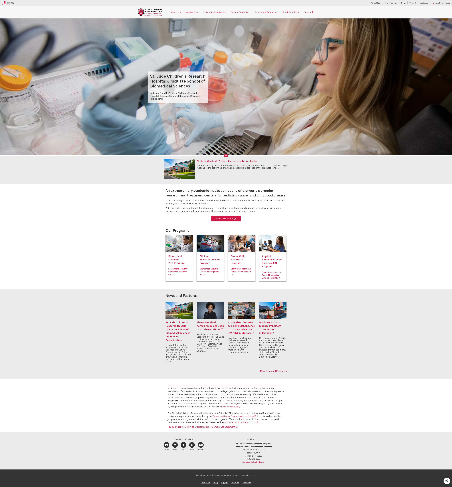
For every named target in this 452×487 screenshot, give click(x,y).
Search (307, 12)
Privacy (215, 483)
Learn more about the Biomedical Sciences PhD (178, 271)
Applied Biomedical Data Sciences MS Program (272, 261)
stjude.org (424, 3)
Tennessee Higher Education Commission (233, 416)
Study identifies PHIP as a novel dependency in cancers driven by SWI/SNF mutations (241, 328)
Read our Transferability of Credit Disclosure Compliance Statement (201, 426)
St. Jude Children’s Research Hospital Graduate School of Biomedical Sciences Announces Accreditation (177, 331)
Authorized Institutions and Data (239, 422)
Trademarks (235, 483)
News (403, 3)
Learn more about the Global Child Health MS (241, 270)
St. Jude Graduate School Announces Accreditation (227, 161)
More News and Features (272, 371)
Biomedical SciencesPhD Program (176, 259)
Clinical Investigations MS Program (210, 259)
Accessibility (246, 483)
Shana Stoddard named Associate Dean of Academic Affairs (210, 326)
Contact (412, 3)
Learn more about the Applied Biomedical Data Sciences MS (272, 275)
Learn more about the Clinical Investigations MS (210, 271)
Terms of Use (205, 483)
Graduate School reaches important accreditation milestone (270, 328)
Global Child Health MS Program (238, 259)
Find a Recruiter (391, 3)
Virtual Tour (376, 3)
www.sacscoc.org (230, 406)
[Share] (447, 481)
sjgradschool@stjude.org (253, 462)
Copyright (224, 483)
